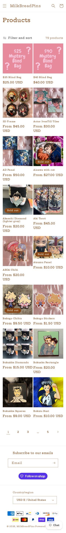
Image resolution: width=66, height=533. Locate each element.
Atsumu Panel (42, 262)
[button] (5, 6)
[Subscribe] (54, 463)
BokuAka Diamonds (16, 362)
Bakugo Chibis (12, 318)
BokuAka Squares (14, 411)
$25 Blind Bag (12, 77)
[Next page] (58, 432)
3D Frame (9, 121)
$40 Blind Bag (42, 77)
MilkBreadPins (26, 526)
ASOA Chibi (10, 269)
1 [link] (8, 432)
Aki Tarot (39, 218)
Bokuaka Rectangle (46, 362)
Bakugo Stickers (44, 318)
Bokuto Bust (41, 411)
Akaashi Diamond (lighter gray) (15, 220)
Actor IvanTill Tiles (46, 121)
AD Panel (9, 169)
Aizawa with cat (44, 169)
